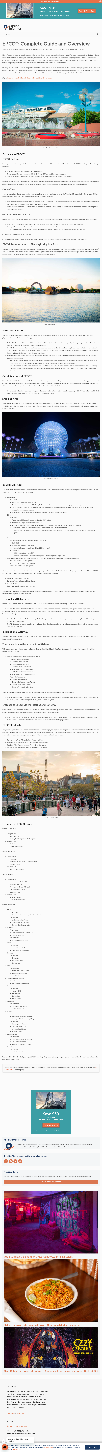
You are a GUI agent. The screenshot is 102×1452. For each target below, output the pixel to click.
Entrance (10, 78)
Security (17, 78)
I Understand (92, 1447)
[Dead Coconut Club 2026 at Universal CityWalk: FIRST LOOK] (51, 1252)
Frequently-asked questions (17, 1426)
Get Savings (86, 10)
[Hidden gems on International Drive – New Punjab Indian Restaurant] (51, 1320)
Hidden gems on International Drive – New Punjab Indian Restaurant (42, 1324)
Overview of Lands (45, 78)
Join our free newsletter (51, 1182)
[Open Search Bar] (98, 34)
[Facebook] (6, 1161)
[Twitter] (15, 1161)
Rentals (23, 78)
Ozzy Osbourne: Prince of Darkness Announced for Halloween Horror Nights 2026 (51, 1370)
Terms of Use (11, 1413)
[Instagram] (11, 1161)
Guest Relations (32, 78)
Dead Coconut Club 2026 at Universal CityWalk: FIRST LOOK (38, 1256)
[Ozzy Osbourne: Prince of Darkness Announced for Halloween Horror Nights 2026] (51, 1366)
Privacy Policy (20, 1413)
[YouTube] (20, 1161)
